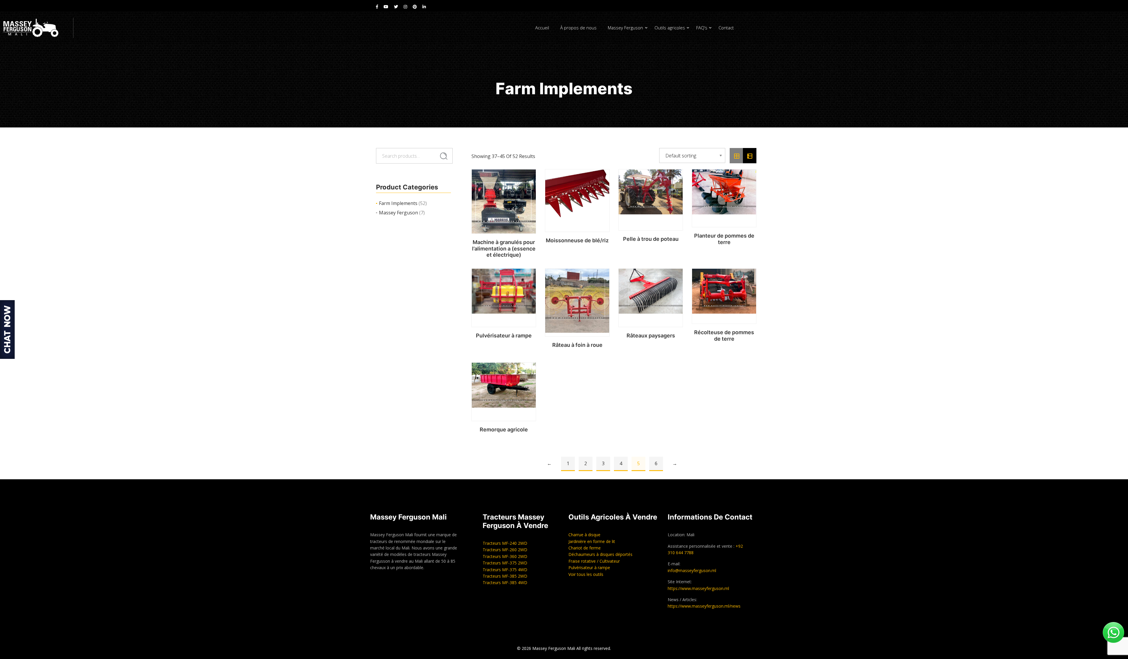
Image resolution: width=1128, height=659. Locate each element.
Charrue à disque (584, 534)
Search (443, 156)
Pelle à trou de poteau (651, 239)
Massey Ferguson (625, 28)
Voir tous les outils (585, 574)
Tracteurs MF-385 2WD (505, 576)
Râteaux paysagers (651, 335)
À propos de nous (578, 28)
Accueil (542, 28)
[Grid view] (736, 155)
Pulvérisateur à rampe (504, 335)
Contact (726, 28)
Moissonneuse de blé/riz (577, 240)
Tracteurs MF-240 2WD (505, 543)
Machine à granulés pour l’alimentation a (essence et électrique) (504, 248)
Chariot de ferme (584, 548)
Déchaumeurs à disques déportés (600, 554)
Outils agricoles (669, 28)
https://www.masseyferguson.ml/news (704, 606)
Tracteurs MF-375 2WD (505, 563)
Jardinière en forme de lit (591, 541)
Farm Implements (398, 203)
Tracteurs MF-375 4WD (505, 569)
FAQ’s (701, 28)
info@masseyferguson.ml (692, 570)
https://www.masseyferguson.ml (698, 588)
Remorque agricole (504, 429)
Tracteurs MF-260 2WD (505, 549)
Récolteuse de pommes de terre (724, 335)
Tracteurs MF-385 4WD (505, 582)
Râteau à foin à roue (577, 345)
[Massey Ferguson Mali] (36, 28)
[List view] (749, 155)
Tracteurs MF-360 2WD (505, 556)
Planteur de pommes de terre (724, 239)
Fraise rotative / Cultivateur (594, 561)
